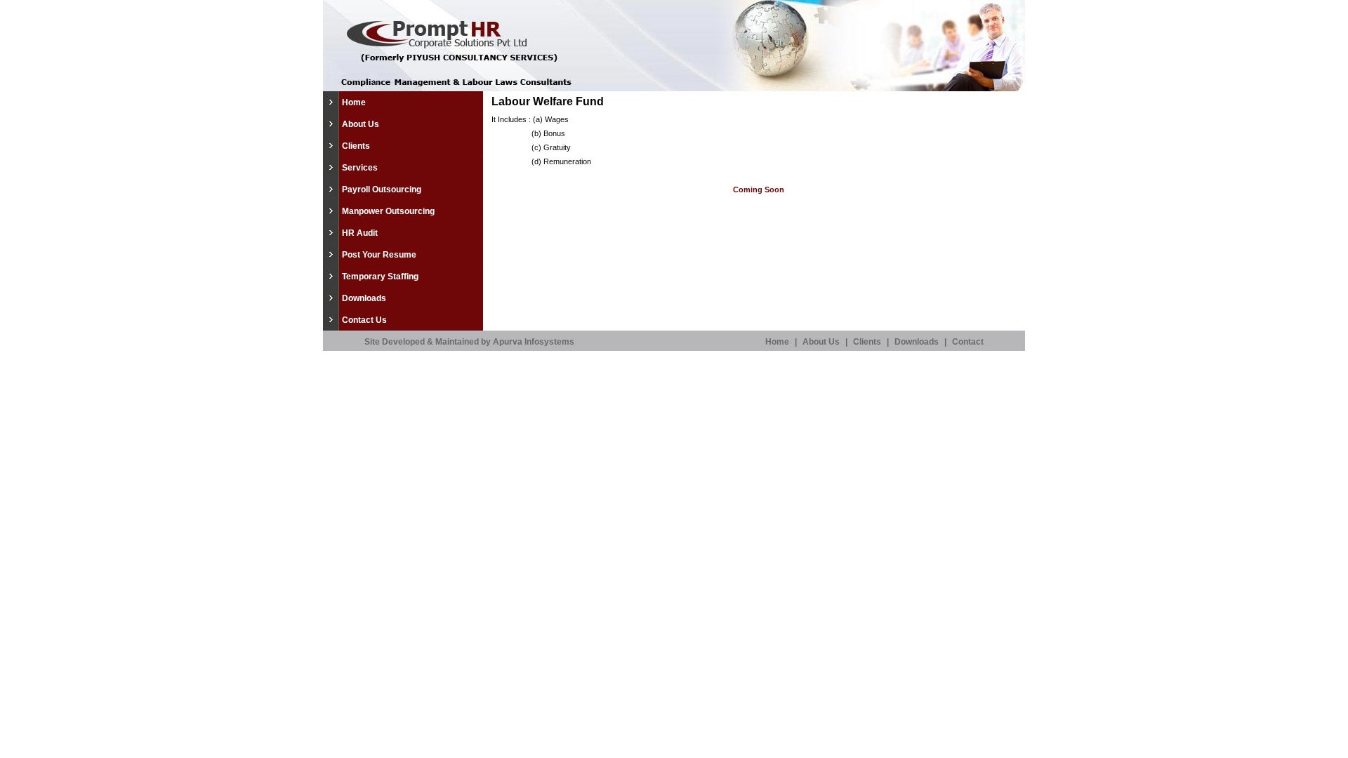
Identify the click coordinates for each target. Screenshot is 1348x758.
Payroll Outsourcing (381, 189)
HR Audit (360, 233)
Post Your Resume (379, 255)
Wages (557, 119)
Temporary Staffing (380, 276)
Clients (356, 146)
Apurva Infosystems (533, 342)
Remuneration (567, 161)
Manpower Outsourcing (388, 211)
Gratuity (557, 147)
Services (360, 168)
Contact (968, 342)
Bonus (554, 133)
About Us (360, 124)
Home (354, 102)
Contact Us (364, 320)
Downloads (364, 298)
